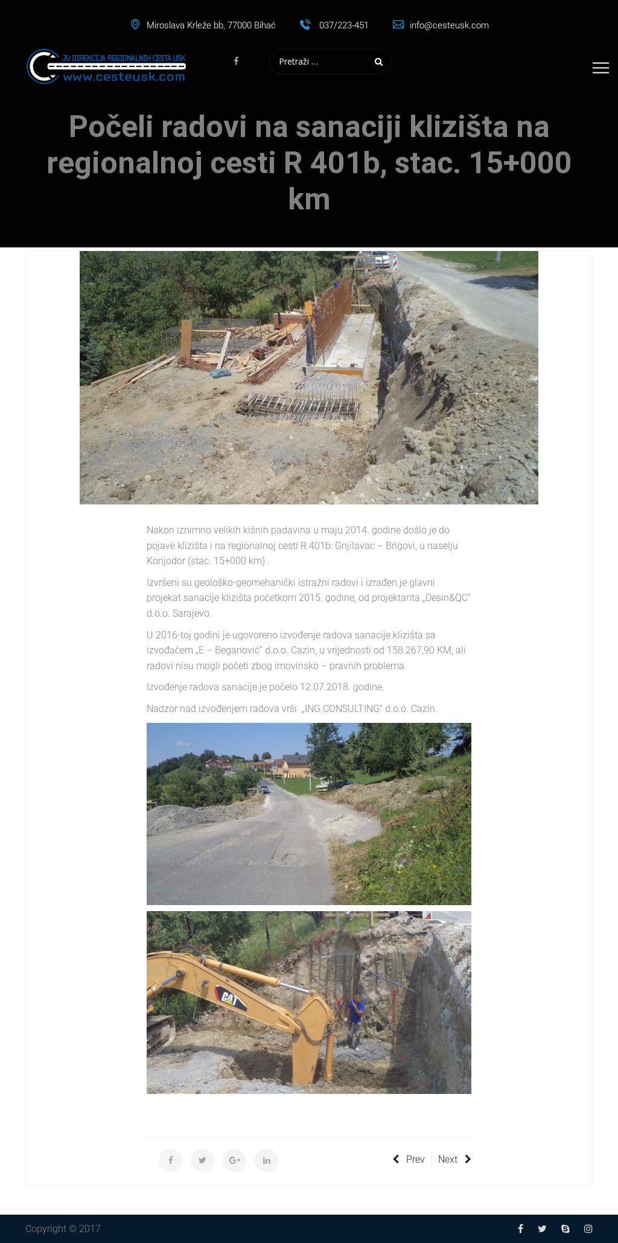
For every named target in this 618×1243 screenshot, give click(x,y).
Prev (415, 1159)
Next (447, 1159)
